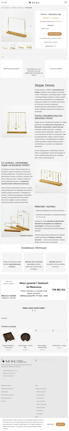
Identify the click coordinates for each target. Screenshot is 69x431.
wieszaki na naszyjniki (43, 223)
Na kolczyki (28, 7)
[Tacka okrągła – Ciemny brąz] (25, 337)
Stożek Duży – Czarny (59, 345)
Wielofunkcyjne (41, 391)
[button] (3, 26)
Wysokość (50, 25)
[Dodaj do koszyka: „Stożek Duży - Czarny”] (59, 341)
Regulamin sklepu (6, 385)
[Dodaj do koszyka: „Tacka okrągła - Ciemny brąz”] (25, 341)
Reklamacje (4, 391)
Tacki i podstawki (41, 404)
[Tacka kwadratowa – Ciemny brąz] (8, 337)
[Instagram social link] (56, 46)
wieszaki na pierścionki (55, 221)
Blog (36, 417)
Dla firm (3, 401)
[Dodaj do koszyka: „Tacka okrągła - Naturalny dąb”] (42, 341)
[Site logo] (34, 2)
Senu (36, 385)
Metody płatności (6, 398)
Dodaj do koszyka (54, 33)
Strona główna (5, 7)
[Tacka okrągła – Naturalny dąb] (42, 337)
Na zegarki (39, 413)
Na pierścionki (40, 407)
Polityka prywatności (7, 388)
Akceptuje (60, 424)
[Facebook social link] (54, 46)
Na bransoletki (40, 401)
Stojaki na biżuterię (17, 7)
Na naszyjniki (40, 395)
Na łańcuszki (40, 398)
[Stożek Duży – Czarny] (59, 337)
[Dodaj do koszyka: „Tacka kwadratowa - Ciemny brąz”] (8, 341)
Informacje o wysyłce (7, 395)
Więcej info (50, 424)
